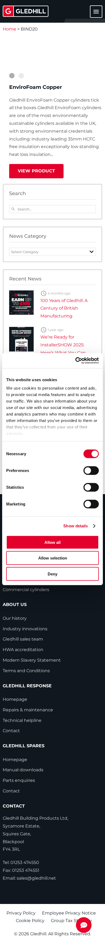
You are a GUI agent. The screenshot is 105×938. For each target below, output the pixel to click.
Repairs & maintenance (28, 709)
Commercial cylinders (26, 589)
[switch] (91, 470)
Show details (75, 526)
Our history (15, 618)
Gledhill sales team (23, 639)
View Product (36, 170)
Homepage (15, 699)
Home (9, 29)
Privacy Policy (21, 913)
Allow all (52, 542)
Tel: (21, 862)
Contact (11, 730)
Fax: (21, 870)
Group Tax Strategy (71, 920)
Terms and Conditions (26, 670)
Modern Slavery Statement (32, 660)
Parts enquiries (19, 780)
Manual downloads (23, 769)
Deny (52, 573)
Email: (29, 878)
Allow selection (52, 558)
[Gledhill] (25, 11)
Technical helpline (22, 720)
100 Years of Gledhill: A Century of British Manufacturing (64, 308)
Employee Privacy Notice (69, 913)
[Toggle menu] (93, 14)
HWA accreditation (23, 649)
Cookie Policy (30, 920)
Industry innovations (25, 628)
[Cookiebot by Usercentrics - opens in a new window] (75, 360)
